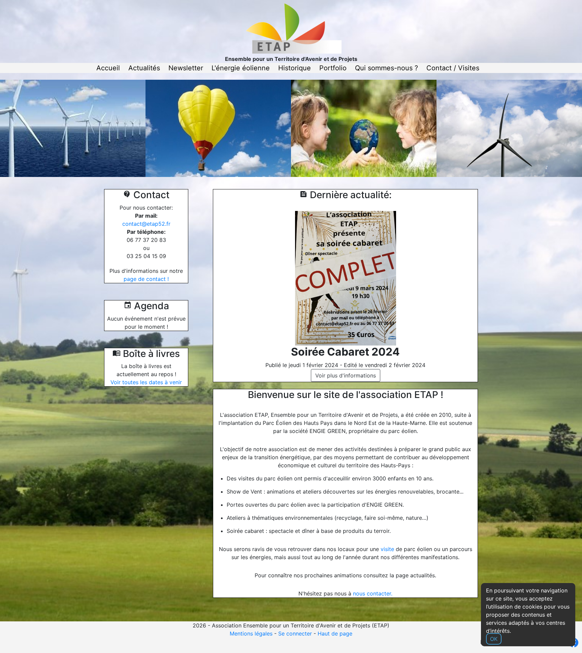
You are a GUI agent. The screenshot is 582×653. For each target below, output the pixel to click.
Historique (294, 68)
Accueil (108, 68)
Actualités (144, 68)
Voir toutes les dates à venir (146, 382)
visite (387, 549)
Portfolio (333, 68)
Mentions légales (251, 633)
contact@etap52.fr (146, 223)
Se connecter (295, 633)
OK (493, 639)
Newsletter (185, 68)
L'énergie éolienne (241, 68)
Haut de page (335, 633)
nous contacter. (372, 593)
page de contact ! (146, 279)
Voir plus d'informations (345, 375)
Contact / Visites (452, 68)
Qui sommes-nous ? (386, 68)
